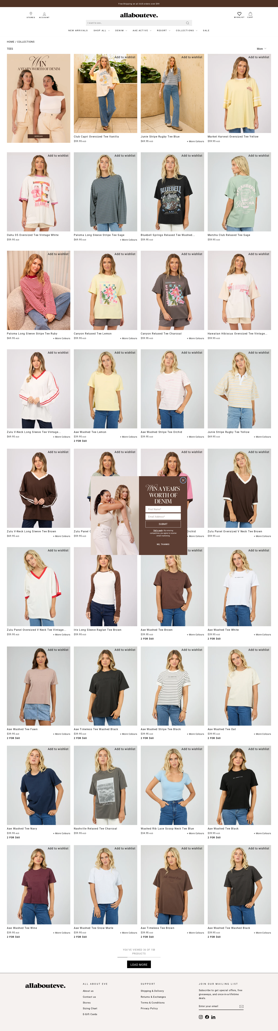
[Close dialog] (183, 480)
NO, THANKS (163, 544)
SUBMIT (163, 524)
